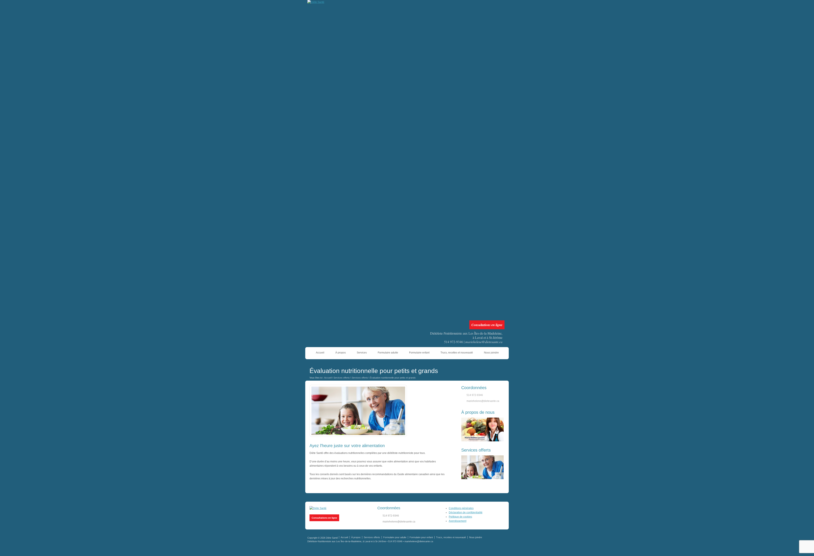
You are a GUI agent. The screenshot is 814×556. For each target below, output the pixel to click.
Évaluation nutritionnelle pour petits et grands (393, 377)
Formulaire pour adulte (394, 537)
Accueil (320, 352)
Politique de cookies (460, 516)
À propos (340, 352)
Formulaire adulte (388, 352)
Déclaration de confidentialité (465, 512)
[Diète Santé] (317, 508)
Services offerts (341, 377)
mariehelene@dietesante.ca (483, 341)
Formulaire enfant (419, 352)
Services (362, 352)
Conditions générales (461, 508)
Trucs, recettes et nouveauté (456, 352)
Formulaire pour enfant (421, 537)
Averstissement (457, 520)
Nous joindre (491, 352)
